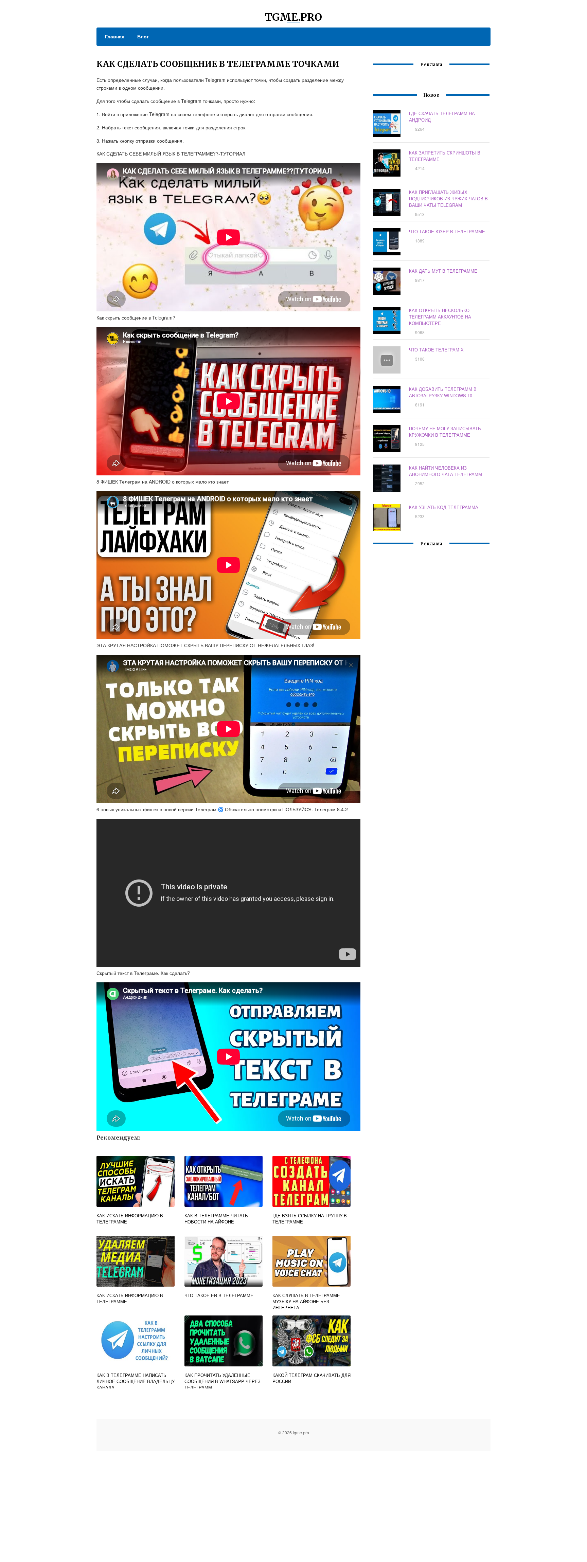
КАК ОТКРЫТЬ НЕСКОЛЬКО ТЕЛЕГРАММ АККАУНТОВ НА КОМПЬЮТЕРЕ (440, 316)
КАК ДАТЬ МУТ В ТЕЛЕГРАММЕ (443, 271)
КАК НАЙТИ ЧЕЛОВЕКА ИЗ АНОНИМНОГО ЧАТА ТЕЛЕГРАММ (445, 471)
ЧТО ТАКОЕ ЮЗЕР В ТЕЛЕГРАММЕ (447, 231)
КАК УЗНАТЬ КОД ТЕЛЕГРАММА (443, 507)
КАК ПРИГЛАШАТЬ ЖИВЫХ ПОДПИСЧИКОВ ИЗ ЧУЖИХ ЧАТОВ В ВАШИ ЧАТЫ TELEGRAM (448, 198)
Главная (114, 36)
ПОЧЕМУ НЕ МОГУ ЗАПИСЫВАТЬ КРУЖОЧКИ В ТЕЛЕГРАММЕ (445, 431)
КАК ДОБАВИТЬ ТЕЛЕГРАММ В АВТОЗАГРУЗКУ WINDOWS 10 (443, 392)
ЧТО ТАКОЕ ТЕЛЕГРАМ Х (436, 349)
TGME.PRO (293, 17)
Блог (143, 36)
